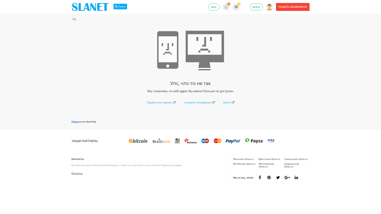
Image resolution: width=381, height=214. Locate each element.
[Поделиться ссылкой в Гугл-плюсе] (287, 177)
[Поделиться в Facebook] (259, 177)
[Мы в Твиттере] (278, 177)
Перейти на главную (159, 102)
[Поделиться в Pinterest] (268, 177)
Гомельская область (296, 159)
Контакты (77, 158)
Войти (256, 7)
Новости (76, 121)
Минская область (243, 159)
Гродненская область (291, 165)
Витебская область (244, 163)
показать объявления (197, 102)
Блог (214, 7)
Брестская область (269, 159)
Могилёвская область (266, 165)
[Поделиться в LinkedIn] (296, 177)
